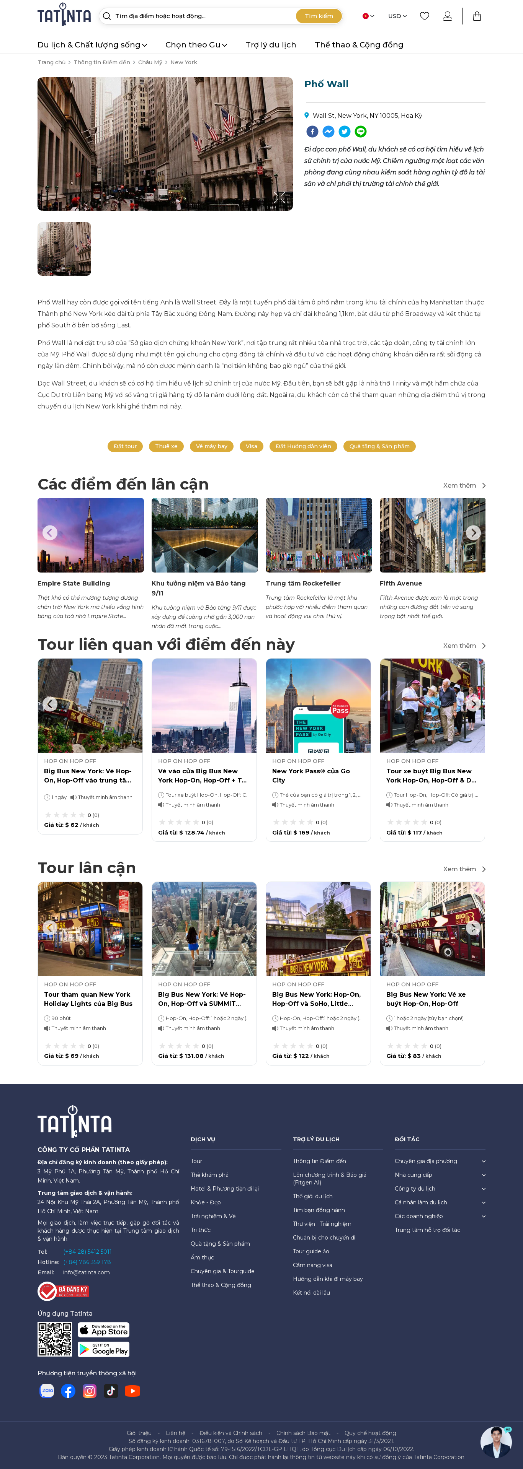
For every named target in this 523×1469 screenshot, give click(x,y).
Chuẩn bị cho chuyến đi (324, 1237)
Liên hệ (175, 1433)
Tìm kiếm (319, 16)
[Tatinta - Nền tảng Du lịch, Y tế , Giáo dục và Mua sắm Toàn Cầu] (65, 15)
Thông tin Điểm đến (102, 62)
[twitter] (344, 131)
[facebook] (312, 131)
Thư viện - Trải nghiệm (322, 1223)
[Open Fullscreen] (290, 210)
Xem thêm (459, 485)
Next (473, 533)
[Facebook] (68, 1391)
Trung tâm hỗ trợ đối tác (427, 1230)
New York (183, 62)
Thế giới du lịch (313, 1196)
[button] (64, 249)
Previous (50, 533)
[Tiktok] (111, 1391)
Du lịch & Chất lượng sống (89, 44)
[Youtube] (132, 1391)
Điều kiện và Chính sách (230, 1433)
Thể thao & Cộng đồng (359, 44)
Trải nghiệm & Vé (213, 1216)
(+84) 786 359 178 (87, 1262)
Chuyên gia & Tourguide (223, 1271)
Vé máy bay (211, 446)
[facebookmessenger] (328, 131)
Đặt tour (125, 446)
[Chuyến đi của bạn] (477, 16)
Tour (196, 1161)
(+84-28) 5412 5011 (87, 1251)
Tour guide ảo (311, 1251)
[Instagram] (89, 1391)
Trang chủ (51, 62)
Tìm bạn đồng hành (319, 1210)
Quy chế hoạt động (370, 1433)
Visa (251, 446)
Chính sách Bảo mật (303, 1433)
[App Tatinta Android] (103, 1350)
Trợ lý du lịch (270, 44)
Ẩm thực (202, 1257)
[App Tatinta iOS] (103, 1331)
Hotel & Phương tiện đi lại (225, 1188)
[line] (361, 131)
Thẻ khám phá (210, 1174)
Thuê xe (166, 446)
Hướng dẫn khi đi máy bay (328, 1278)
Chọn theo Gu (193, 44)
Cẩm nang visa (312, 1265)
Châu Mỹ (150, 62)
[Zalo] (47, 1391)
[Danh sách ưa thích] (424, 16)
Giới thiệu (139, 1433)
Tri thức (201, 1230)
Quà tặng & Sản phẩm (380, 446)
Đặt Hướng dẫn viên (303, 446)
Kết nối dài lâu (311, 1292)
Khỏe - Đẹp (206, 1202)
